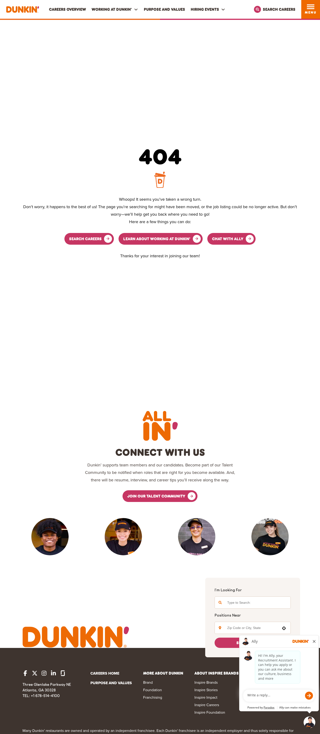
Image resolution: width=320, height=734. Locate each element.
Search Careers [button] (85, 238)
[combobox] (251, 628)
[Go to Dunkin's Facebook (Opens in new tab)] (25, 673)
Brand (148, 682)
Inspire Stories (206, 690)
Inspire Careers (206, 705)
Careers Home (104, 673)
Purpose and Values (164, 9)
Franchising (152, 697)
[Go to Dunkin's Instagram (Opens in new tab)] (44, 673)
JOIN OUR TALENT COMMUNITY (156, 496)
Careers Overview (67, 9)
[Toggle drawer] (310, 7)
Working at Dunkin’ (112, 9)
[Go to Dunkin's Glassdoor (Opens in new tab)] (63, 673)
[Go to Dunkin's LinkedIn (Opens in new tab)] (53, 673)
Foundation (152, 690)
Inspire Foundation (209, 712)
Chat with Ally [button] (227, 238)
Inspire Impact (205, 697)
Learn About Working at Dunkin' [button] (156, 238)
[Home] (23, 9)
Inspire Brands (206, 682)
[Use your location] (284, 628)
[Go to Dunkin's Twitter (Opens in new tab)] (34, 673)
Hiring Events (205, 9)
